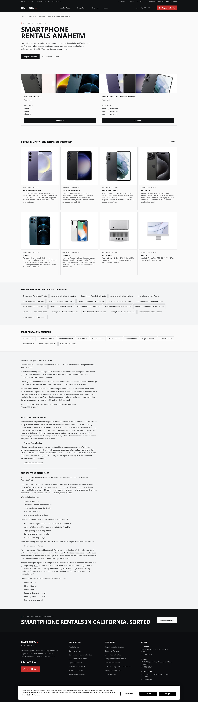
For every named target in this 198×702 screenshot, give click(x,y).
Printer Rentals (131, 338)
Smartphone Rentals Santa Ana (123, 312)
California (41, 17)
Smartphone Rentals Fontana (121, 296)
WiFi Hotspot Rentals (68, 344)
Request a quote (30, 56)
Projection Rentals (76, 670)
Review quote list (167, 620)
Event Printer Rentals (113, 655)
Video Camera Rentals (47, 344)
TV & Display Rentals (77, 674)
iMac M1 (144, 255)
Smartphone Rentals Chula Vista (93, 296)
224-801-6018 (146, 667)
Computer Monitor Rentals (115, 659)
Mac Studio (106, 255)
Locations (30, 17)
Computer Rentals (66, 338)
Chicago (131, 1)
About (106, 8)
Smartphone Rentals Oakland (34, 306)
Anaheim (50, 17)
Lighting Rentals (75, 662)
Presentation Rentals (77, 666)
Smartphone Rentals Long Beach (61, 301)
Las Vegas (121, 1)
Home (22, 17)
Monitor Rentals (115, 338)
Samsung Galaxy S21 (110, 114)
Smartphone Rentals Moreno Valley (149, 301)
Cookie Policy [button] (83, 692)
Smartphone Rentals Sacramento (118, 306)
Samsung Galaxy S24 (110, 108)
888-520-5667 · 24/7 (50, 56)
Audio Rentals (28, 338)
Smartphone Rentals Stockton (150, 312)
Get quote (60, 120)
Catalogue (95, 8)
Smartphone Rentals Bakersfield (63, 296)
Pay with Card (31, 669)
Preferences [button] (35, 695)
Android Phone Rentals (33, 443)
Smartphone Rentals (113, 670)
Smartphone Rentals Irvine (33, 301)
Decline (148, 694)
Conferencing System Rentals (80, 655)
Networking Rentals (112, 662)
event (36, 565)
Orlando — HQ (146, 671)
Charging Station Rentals (33, 462)
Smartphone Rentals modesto (120, 301)
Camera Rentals (75, 651)
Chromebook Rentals (46, 338)
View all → (173, 142)
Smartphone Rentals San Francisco (65, 312)
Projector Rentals (148, 338)
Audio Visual (65, 8)
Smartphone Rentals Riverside (88, 306)
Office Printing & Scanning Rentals (118, 666)
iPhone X (27, 114)
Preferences (129, 694)
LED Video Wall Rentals (78, 659)
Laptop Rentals (98, 338)
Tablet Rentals (28, 344)
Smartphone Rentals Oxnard (61, 306)
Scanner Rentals (166, 338)
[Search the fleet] (136, 8)
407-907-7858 (146, 679)
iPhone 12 (28, 111)
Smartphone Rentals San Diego (35, 312)
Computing (81, 8)
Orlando (140, 1)
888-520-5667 (171, 1)
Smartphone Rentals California (35, 296)
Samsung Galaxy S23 (110, 111)
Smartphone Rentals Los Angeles (91, 301)
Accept (167, 694)
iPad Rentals (82, 338)
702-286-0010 (146, 654)
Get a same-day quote (58, 49)
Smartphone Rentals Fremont (34, 317)
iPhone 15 (28, 108)
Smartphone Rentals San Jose (94, 312)
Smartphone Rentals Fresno (148, 296)
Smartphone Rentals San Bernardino (149, 306)
